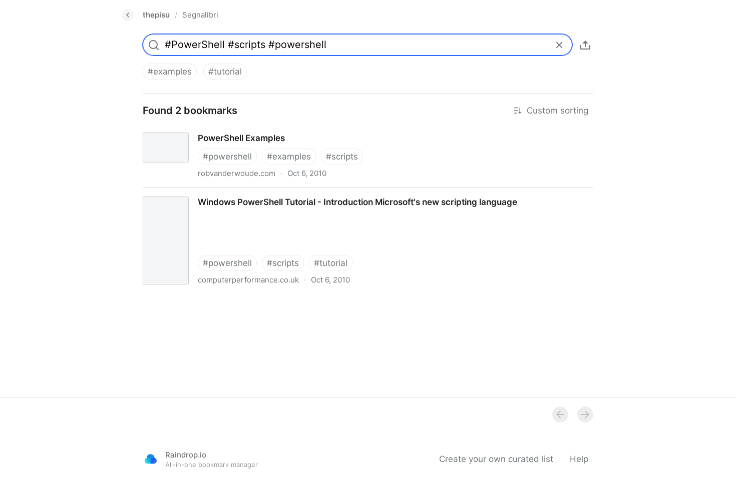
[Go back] (128, 15)
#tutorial (225, 71)
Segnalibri (200, 15)
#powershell (227, 157)
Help (579, 459)
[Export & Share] (585, 45)
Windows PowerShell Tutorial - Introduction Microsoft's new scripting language (292, 193)
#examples (170, 71)
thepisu (156, 15)
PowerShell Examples (177, 129)
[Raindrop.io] (151, 459)
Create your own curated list (496, 459)
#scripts (342, 157)
